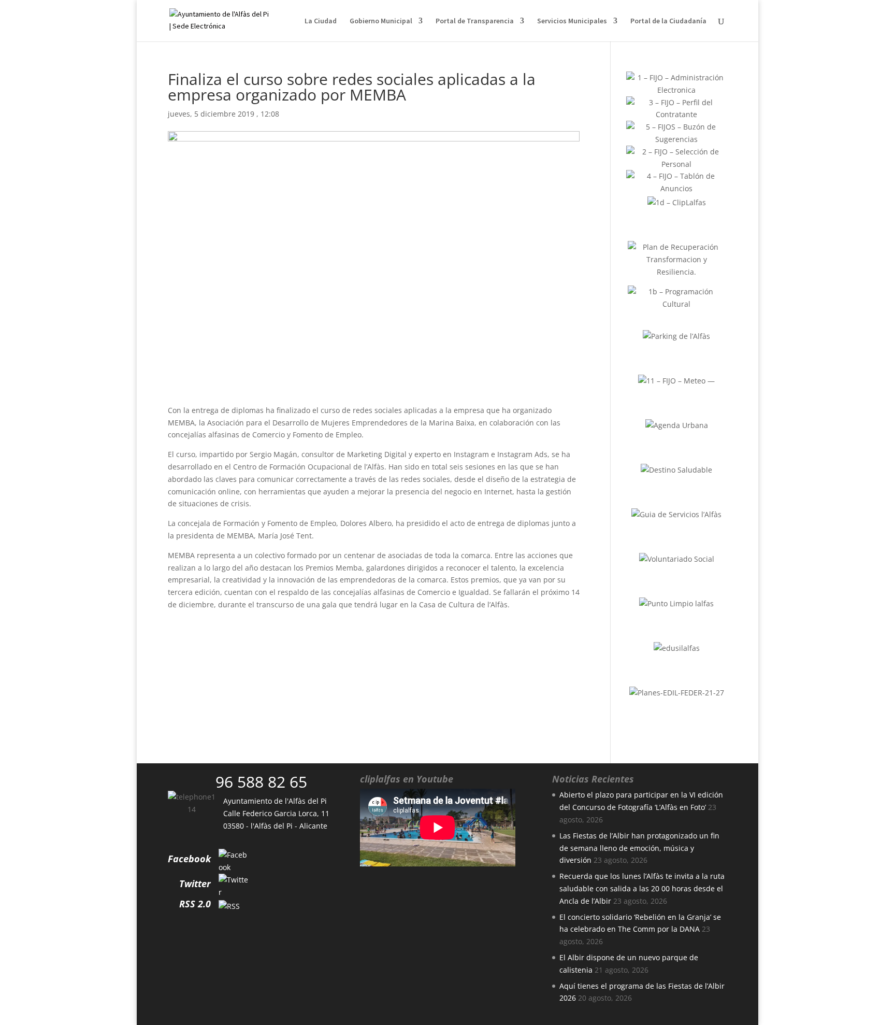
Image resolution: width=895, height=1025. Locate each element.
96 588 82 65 (261, 781)
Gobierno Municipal (381, 21)
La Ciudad (321, 21)
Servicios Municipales (572, 21)
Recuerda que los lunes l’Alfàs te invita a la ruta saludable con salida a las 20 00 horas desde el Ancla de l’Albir (642, 888)
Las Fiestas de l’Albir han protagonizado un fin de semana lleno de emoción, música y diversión (639, 848)
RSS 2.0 (195, 904)
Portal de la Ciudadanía (668, 21)
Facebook (189, 858)
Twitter (195, 883)
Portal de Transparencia (475, 21)
